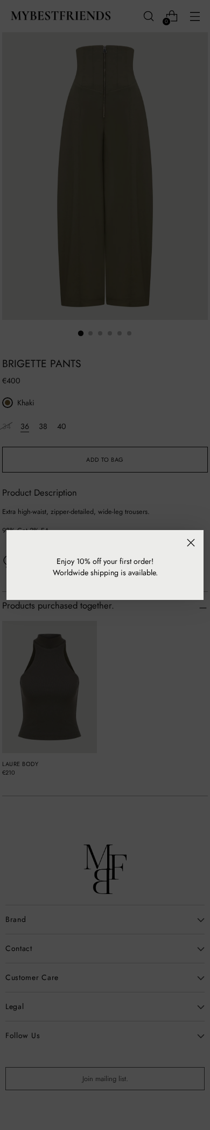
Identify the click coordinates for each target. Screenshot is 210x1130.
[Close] (191, 542)
